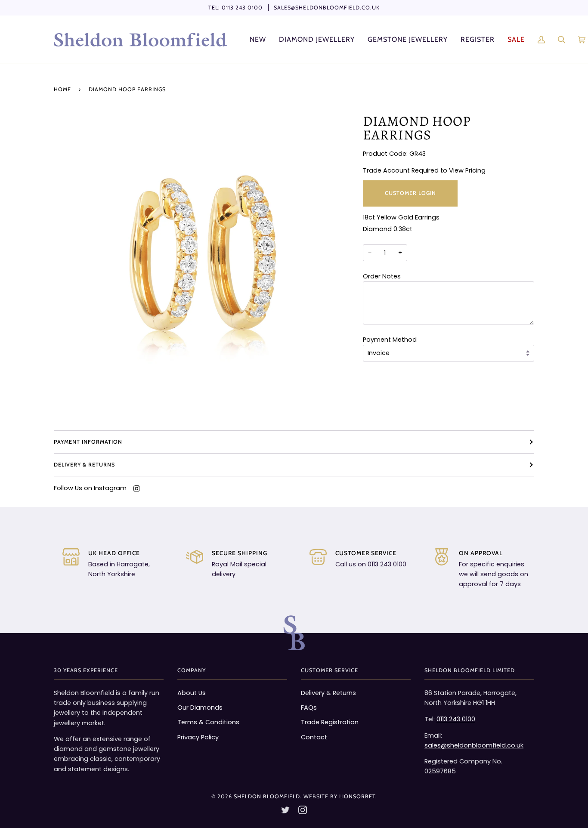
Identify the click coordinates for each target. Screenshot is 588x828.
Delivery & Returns (84, 464)
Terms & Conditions (208, 722)
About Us (191, 693)
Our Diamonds (200, 707)
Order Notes (382, 276)
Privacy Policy (198, 737)
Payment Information (88, 442)
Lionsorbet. (358, 796)
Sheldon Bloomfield (267, 796)
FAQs (309, 707)
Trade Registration (330, 722)
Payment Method (390, 339)
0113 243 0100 (242, 7)
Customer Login (410, 193)
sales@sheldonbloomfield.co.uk (327, 7)
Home (62, 89)
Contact (314, 737)
